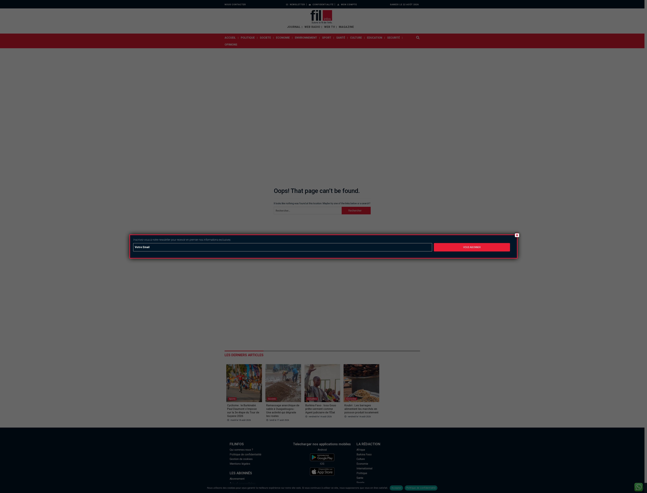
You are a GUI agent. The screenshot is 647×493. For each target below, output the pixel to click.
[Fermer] (517, 235)
